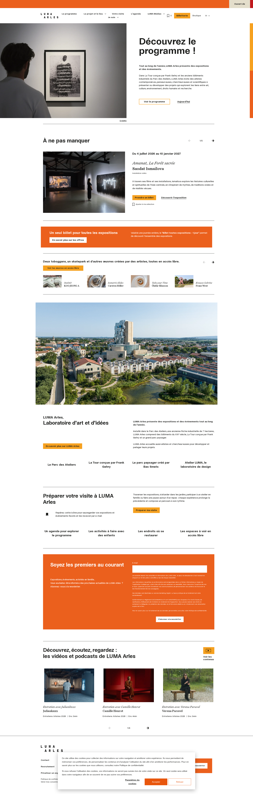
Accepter (156, 782)
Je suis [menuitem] (111, 17)
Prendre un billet (144, 197)
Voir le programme (154, 101)
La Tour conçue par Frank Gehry (106, 464)
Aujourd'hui (183, 101)
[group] (63, 281)
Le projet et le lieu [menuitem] (93, 14)
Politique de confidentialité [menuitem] (52, 779)
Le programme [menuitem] (69, 14)
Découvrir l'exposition (173, 197)
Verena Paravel (172, 711)
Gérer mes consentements (52, 782)
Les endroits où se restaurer (151, 533)
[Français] (207, 15)
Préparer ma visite (146, 510)
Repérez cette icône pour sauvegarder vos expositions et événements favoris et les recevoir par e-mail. (84, 514)
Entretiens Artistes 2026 (54, 716)
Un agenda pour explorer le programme (62, 533)
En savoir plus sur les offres (68, 240)
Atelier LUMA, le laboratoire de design (196, 464)
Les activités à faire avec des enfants (106, 533)
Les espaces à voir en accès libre (195, 533)
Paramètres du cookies (132, 782)
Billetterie (182, 15)
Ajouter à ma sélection (145, 204)
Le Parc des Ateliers (62, 464)
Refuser (179, 782)
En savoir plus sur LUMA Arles (62, 446)
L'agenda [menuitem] (136, 14)
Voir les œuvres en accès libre (63, 268)
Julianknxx (50, 711)
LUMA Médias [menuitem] (154, 14)
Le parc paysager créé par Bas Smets (151, 464)
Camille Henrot (113, 711)
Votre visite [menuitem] (118, 14)
